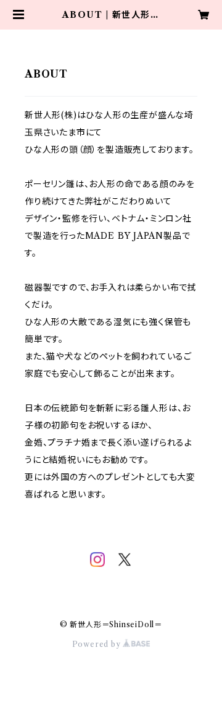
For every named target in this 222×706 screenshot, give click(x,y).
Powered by (97, 644)
